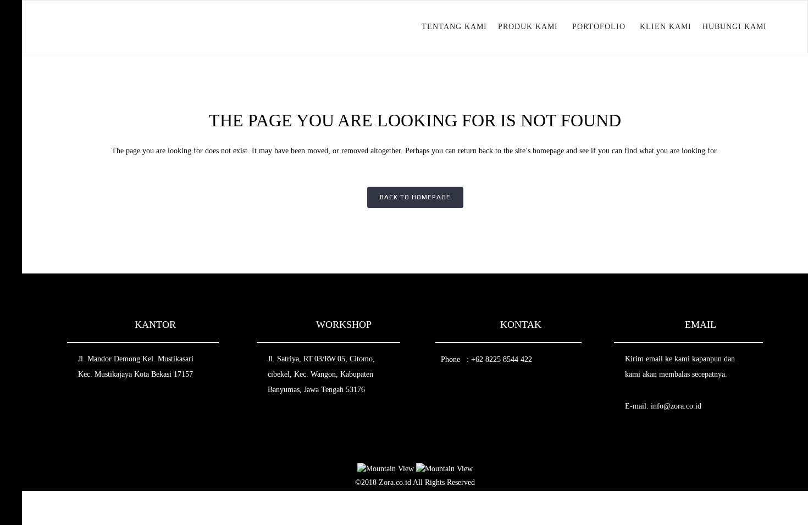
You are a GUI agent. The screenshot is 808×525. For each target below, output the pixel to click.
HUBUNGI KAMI (734, 27)
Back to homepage (415, 197)
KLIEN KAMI (665, 27)
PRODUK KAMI (528, 27)
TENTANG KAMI (454, 27)
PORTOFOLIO (599, 27)
